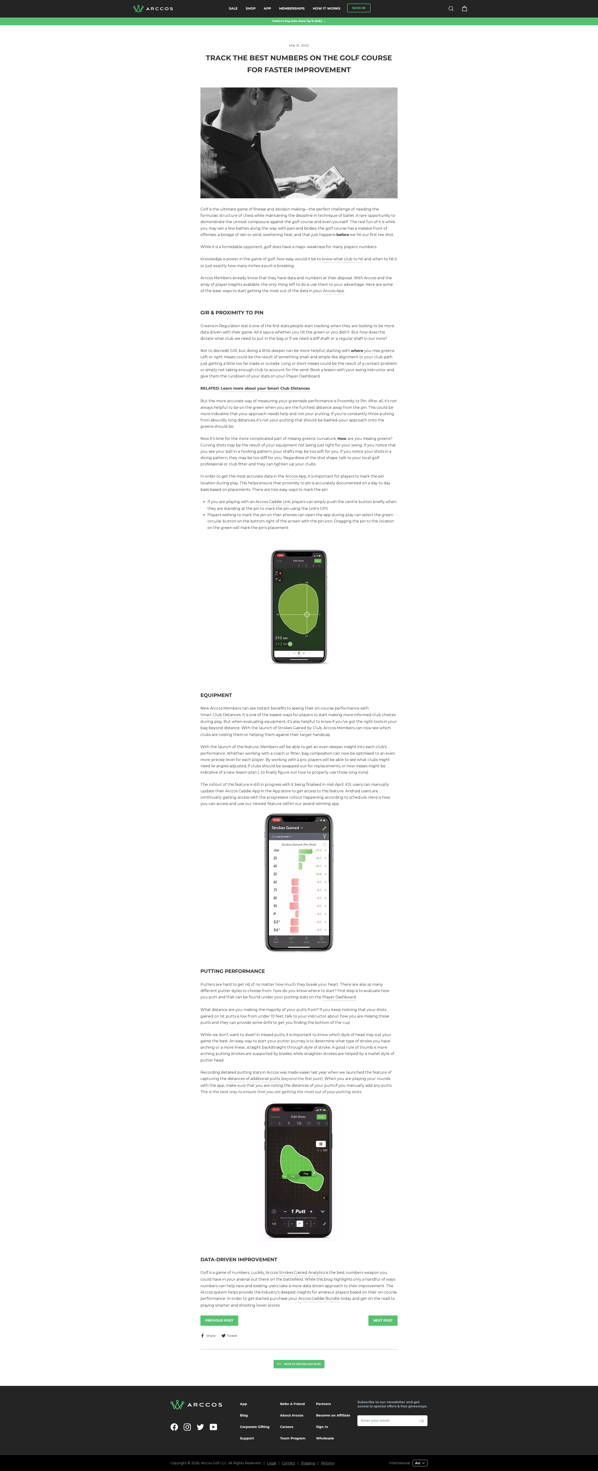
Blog (244, 1415)
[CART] (461, 9)
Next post (383, 1320)
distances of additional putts (254, 1078)
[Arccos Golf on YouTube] (213, 1427)
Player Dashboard (339, 997)
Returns (327, 1463)
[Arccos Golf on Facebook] (174, 1427)
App (267, 8)
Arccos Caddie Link (273, 502)
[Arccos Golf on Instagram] (187, 1427)
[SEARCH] (448, 9)
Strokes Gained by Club (300, 728)
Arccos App (333, 291)
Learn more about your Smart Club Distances (265, 388)
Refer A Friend (292, 1404)
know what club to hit (342, 259)
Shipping (308, 1463)
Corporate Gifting (255, 1427)
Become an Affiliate (333, 1415)
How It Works (326, 8)
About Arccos (291, 1415)
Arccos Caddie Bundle (319, 1298)
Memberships (292, 8)
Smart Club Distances (220, 715)
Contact (288, 1463)
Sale (233, 8)
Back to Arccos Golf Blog (302, 1363)
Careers (286, 1427)
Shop (251, 8)
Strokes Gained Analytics (302, 1272)
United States (368, 1455)
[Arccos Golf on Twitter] (200, 1427)
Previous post (219, 1320)
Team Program (293, 1438)
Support (247, 1438)
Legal (271, 1463)
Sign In (322, 1427)
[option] (299, 21)
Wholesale (325, 1438)
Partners (323, 1404)
